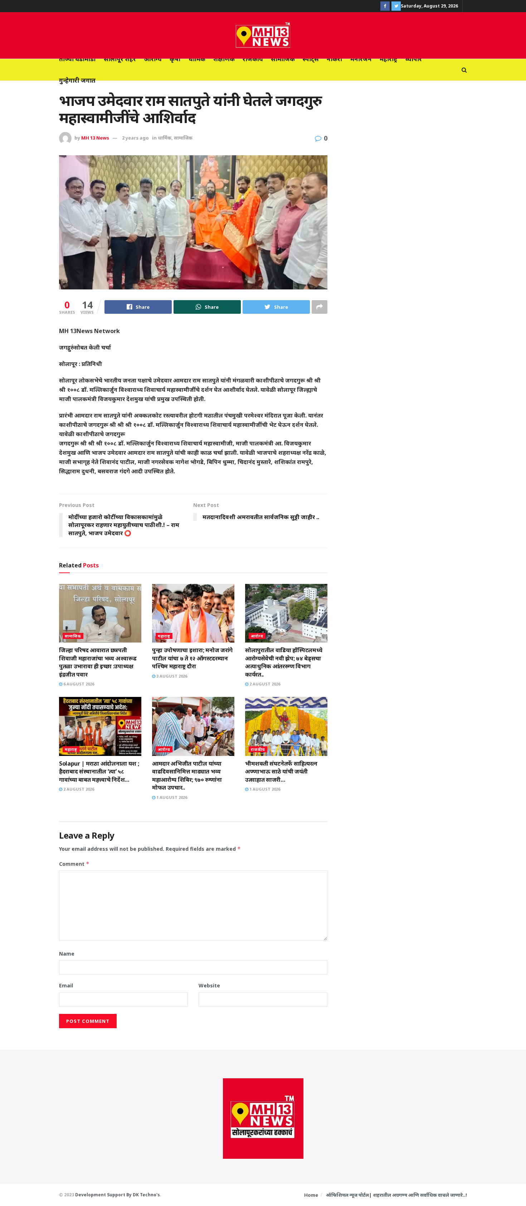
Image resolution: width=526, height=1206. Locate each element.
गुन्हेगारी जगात (77, 80)
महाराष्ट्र (389, 59)
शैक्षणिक (224, 59)
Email (66, 985)
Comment (74, 863)
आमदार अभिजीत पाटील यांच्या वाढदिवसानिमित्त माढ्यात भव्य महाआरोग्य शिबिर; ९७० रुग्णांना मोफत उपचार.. (187, 775)
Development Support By (104, 1195)
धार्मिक (197, 59)
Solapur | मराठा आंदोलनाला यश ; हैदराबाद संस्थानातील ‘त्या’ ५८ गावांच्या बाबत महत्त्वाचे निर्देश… (99, 771)
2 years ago (135, 138)
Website (209, 985)
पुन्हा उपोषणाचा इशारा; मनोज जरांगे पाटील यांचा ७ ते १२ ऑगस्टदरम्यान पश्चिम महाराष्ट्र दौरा (192, 658)
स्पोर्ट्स (311, 59)
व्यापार (413, 59)
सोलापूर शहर (120, 59)
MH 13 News (95, 138)
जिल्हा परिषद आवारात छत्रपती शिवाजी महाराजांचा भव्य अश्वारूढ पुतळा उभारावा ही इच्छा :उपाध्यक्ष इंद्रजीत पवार (97, 662)
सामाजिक (283, 59)
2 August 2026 (264, 684)
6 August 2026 (78, 684)
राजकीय (253, 59)
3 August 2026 (171, 676)
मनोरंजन (361, 59)
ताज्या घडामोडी (77, 59)
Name (66, 953)
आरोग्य (153, 59)
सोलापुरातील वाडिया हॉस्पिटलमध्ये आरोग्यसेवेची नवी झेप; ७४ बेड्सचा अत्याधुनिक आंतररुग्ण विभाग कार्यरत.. (283, 662)
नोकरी (334, 59)
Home (311, 1195)
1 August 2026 (171, 797)
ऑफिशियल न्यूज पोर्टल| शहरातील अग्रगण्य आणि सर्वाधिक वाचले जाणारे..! (396, 1195)
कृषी (175, 59)
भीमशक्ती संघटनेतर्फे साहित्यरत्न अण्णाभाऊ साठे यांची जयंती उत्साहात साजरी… (281, 771)
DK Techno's (146, 1195)
